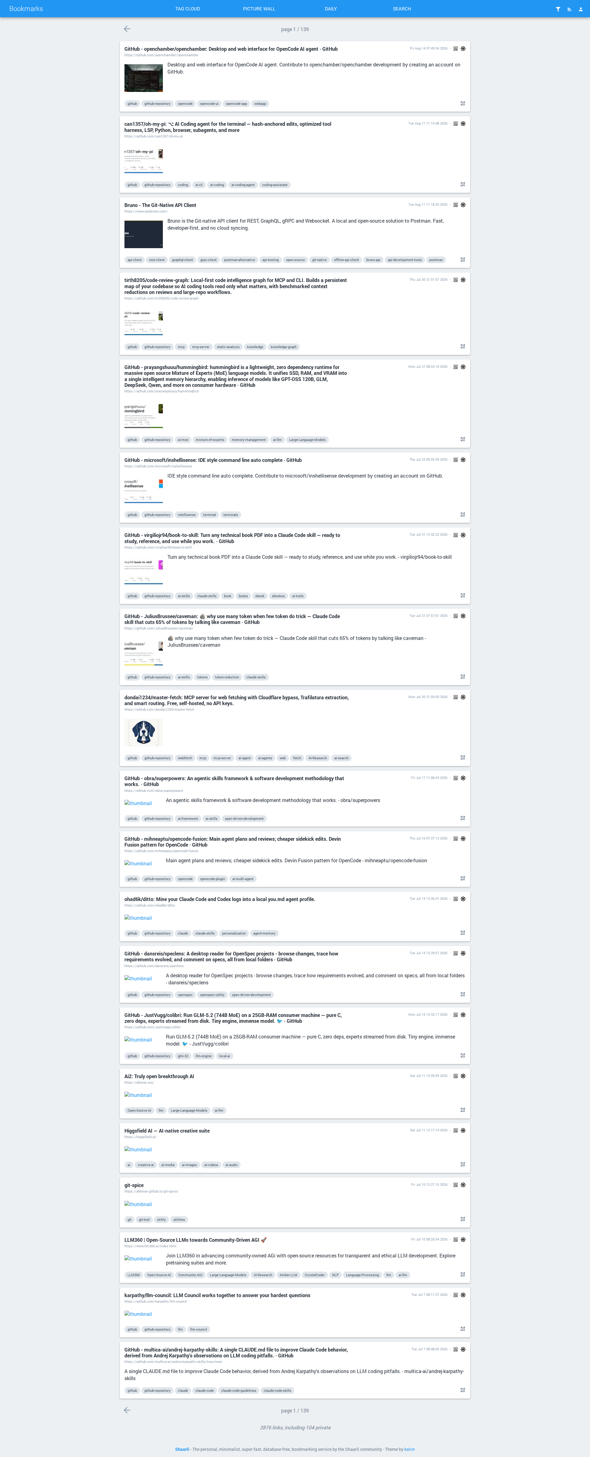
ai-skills (184, 596)
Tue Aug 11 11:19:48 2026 (427, 123)
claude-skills (207, 596)
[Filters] (558, 9)
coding (183, 184)
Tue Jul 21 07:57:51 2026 (428, 615)
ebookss (278, 596)
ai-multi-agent (243, 878)
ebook (260, 596)
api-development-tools (405, 259)
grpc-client (208, 259)
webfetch (185, 758)
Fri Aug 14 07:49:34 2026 (428, 48)
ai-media (168, 1164)
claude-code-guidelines (238, 1390)
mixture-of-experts (210, 439)
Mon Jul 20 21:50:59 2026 (427, 696)
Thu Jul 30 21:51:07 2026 (428, 279)
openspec (185, 994)
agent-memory (264, 933)
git (130, 1219)
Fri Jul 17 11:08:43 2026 (429, 777)
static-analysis (228, 346)
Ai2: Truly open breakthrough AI (159, 1076)
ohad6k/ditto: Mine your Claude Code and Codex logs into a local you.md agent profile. (219, 899)
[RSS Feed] (569, 9)
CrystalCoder (315, 1274)
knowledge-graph (284, 346)
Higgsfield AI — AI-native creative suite (167, 1130)
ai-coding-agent (243, 184)
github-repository (157, 103)
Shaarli (182, 1449)
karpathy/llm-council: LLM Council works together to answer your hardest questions (217, 1295)
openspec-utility (212, 994)
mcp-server (201, 346)
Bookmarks (26, 8)
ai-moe (183, 439)
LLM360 (134, 1274)
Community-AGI (190, 1274)
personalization (234, 933)
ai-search (341, 758)
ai (129, 1164)
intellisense (187, 514)
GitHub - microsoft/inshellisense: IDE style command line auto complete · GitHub (213, 460)
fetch (297, 758)
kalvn (409, 1449)
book (227, 596)
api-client (135, 259)
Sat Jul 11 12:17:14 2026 (428, 1130)
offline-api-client (346, 259)
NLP (335, 1274)
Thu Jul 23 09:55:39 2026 (428, 459)
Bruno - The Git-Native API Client (160, 205)
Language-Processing (362, 1274)
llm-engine (204, 1056)
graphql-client (182, 259)
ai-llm (277, 439)
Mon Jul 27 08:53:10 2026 (427, 366)
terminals (230, 514)
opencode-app (236, 103)
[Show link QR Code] (462, 104)
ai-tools (298, 596)
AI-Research (318, 758)
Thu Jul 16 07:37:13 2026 (428, 838)
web (283, 758)
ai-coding (217, 184)
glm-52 (183, 1056)
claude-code (204, 1390)
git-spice (134, 1185)
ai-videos (211, 1164)
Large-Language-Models (307, 439)
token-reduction (227, 677)
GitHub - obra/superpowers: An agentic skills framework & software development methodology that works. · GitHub (234, 781)
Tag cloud (187, 9)
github (132, 103)
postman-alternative (239, 259)
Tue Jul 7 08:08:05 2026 (429, 1349)
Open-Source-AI (139, 1110)
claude (183, 933)
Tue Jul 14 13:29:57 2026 (428, 953)
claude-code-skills (277, 1390)
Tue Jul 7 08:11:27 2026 (429, 1294)
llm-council (198, 1329)
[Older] (127, 29)
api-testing (270, 259)
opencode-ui (209, 103)
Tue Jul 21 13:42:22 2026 (428, 534)
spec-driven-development (244, 818)
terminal (209, 514)
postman (436, 259)
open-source (295, 259)
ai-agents (265, 758)
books (243, 596)
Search (402, 9)
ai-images (189, 1164)
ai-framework (188, 818)
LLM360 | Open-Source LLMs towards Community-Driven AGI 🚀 (195, 1240)
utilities (179, 1219)
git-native (319, 259)
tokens (202, 677)
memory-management (249, 439)
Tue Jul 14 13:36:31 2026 (428, 898)
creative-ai (146, 1164)
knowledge (255, 346)
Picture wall (259, 9)
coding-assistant (275, 184)
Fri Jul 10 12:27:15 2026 (429, 1184)
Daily (331, 9)
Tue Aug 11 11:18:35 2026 (427, 204)
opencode (185, 103)
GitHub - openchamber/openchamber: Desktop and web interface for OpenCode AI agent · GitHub (231, 49)
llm (161, 1110)
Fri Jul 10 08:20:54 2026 (429, 1239)
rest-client (157, 259)
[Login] (580, 9)
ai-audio (232, 1164)
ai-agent (244, 758)
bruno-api (373, 259)
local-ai (224, 1056)
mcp (181, 346)
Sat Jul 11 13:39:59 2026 (428, 1075)
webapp (260, 103)
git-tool (144, 1219)
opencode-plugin (212, 878)
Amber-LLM (288, 1274)
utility (161, 1219)
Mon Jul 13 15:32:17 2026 (427, 1014)
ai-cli (199, 184)
